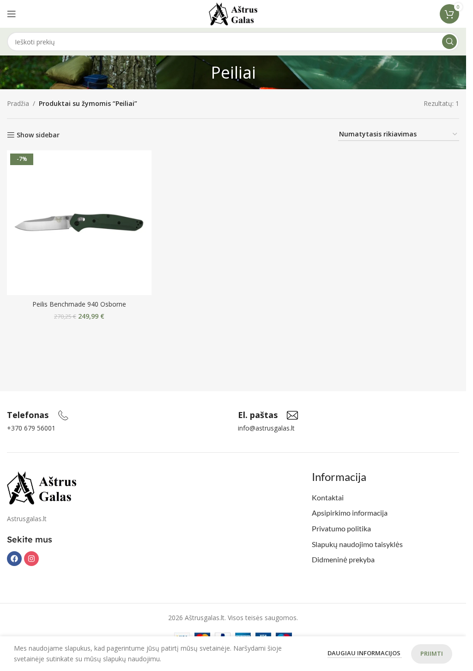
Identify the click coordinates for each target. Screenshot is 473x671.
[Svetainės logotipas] (233, 13)
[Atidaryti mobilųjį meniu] (11, 14)
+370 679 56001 (31, 428)
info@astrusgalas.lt (266, 428)
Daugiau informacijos (364, 653)
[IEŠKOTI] (449, 41)
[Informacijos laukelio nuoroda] (38, 415)
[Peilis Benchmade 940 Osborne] (79, 222)
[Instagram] (31, 558)
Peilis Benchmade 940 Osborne (79, 304)
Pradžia (18, 103)
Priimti (431, 653)
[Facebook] (14, 558)
